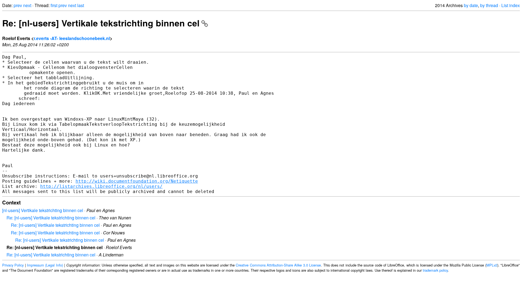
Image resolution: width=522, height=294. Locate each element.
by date (471, 5)
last (80, 5)
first (54, 5)
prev (18, 5)
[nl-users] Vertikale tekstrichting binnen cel (42, 210)
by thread (489, 5)
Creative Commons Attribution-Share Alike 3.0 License (278, 265)
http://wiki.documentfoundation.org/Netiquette (137, 181)
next (27, 5)
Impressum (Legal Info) (45, 265)
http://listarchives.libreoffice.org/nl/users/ (101, 186)
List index (510, 5)
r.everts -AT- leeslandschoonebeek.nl (72, 38)
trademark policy (435, 270)
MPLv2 (491, 265)
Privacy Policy (13, 265)
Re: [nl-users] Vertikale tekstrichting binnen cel (101, 23)
